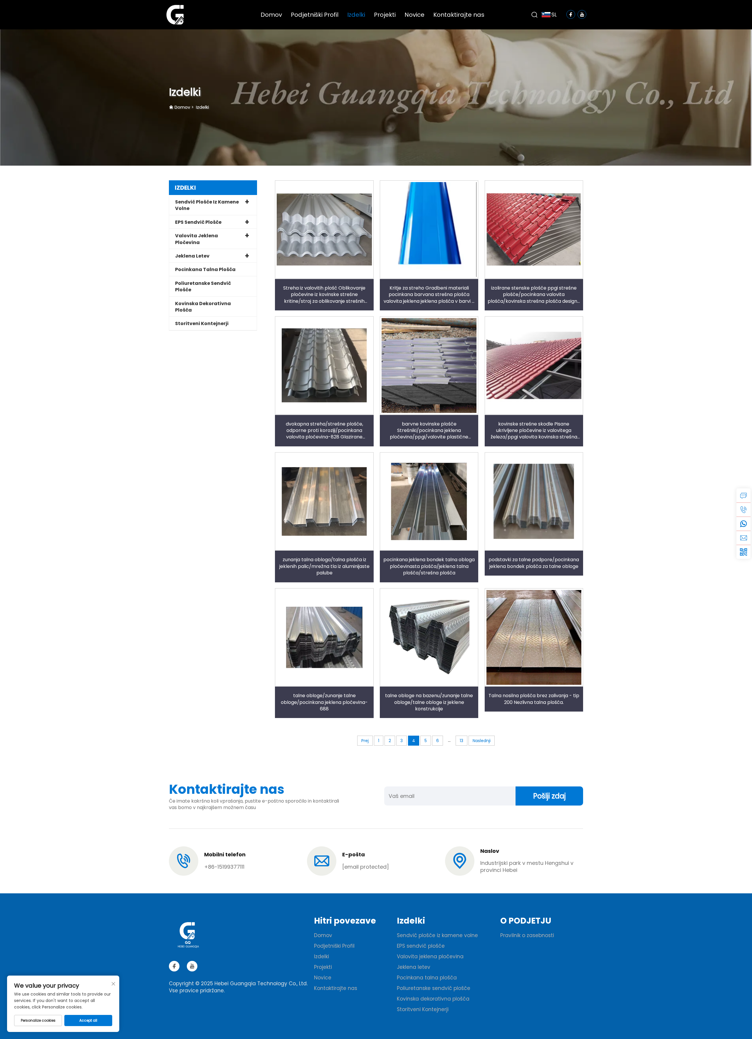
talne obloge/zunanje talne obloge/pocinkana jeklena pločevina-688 (324, 702)
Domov (271, 15)
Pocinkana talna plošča (205, 269)
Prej (365, 741)
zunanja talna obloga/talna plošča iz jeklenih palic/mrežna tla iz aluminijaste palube (324, 566)
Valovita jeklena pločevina (196, 239)
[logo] (175, 14)
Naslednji (482, 741)
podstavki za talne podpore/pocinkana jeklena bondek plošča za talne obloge (534, 562)
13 (461, 741)
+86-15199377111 (224, 866)
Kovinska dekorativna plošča (203, 306)
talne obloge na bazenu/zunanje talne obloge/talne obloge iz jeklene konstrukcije (429, 702)
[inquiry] (743, 495)
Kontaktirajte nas (458, 15)
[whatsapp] (743, 524)
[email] (743, 538)
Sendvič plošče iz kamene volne (207, 205)
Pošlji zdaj (549, 796)
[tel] (743, 509)
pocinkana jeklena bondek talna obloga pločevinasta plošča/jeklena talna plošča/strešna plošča (429, 566)
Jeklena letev (192, 256)
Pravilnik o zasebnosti (527, 935)
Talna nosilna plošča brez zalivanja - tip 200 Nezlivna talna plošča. (534, 698)
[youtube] (192, 966)
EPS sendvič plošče (198, 222)
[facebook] (174, 966)
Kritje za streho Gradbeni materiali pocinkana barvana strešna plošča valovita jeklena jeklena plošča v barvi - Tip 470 (429, 298)
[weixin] (743, 552)
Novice (414, 15)
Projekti (385, 15)
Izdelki (356, 15)
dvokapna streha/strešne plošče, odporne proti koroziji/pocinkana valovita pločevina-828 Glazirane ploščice (324, 434)
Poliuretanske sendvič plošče (203, 286)
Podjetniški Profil (314, 15)
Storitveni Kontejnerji (202, 323)
